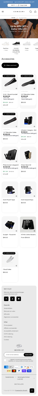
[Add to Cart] (16, 230)
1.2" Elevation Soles (9, 132)
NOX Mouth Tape (9, 200)
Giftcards (7, 314)
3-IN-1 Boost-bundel (10, 94)
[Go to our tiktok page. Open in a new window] (12, 298)
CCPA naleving (8, 334)
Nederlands (9, 377)
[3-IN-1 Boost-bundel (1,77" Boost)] (10, 82)
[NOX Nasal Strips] (28, 190)
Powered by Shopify (21, 390)
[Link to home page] (19, 346)
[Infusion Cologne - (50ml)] (28, 120)
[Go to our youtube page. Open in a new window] (18, 298)
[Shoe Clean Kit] (28, 155)
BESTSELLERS (19, 384)
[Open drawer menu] (2, 11)
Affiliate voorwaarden (10, 328)
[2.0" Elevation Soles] (28, 82)
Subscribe (28, 354)
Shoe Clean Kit (26, 165)
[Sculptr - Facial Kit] (10, 224)
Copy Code (23, 5)
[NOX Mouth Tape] (10, 190)
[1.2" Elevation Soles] (10, 120)
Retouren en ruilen (9, 311)
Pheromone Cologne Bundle (10, 165)
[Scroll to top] (32, 390)
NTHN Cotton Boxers (28, 234)
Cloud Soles (7, 269)
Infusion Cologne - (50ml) (28, 130)
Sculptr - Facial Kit (9, 234)
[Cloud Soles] (10, 259)
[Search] (30, 11)
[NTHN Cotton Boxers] (28, 224)
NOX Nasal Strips (27, 200)
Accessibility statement (11, 331)
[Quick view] (16, 88)
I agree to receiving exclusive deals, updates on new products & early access (20, 360)
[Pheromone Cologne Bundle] (10, 155)
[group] (11, 98)
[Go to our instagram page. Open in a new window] (6, 298)
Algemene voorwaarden (11, 317)
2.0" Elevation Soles (27, 94)
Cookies (6, 339)
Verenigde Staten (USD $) (24, 378)
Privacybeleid (8, 325)
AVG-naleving (8, 336)
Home (13, 17)
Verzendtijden (8, 308)
